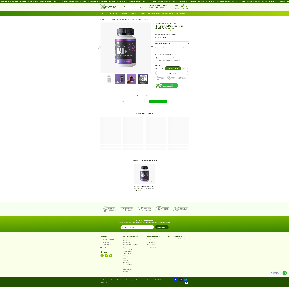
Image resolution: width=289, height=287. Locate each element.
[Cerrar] (29, 278)
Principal (102, 19)
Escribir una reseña (157, 101)
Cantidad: (157, 65)
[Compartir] (187, 68)
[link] (110, 146)
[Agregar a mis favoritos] (184, 68)
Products (108, 19)
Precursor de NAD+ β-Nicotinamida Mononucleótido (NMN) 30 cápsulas (144, 187)
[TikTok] (110, 255)
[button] (99, 47)
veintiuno (152, 280)
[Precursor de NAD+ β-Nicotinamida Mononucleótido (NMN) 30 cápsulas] (144, 174)
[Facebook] (102, 255)
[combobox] (131, 7)
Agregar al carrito (173, 68)
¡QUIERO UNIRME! (162, 227)
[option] (125, 47)
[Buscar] (133, 7)
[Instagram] (106, 255)
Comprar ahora (172, 73)
